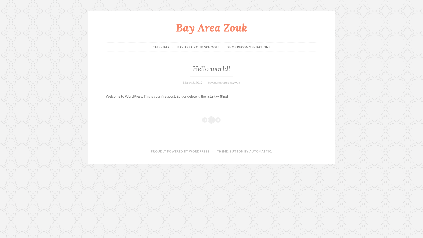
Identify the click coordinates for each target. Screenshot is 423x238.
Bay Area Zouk (211, 27)
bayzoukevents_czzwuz (224, 82)
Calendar (161, 47)
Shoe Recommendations (249, 47)
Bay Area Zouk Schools (198, 47)
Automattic (260, 151)
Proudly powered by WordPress (180, 151)
